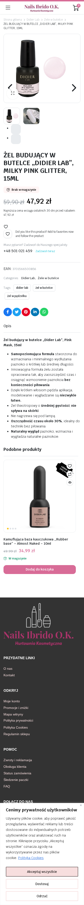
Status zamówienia (17, 773)
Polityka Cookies (31, 858)
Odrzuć (42, 896)
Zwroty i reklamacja (18, 760)
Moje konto (12, 701)
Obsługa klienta (15, 766)
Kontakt (9, 675)
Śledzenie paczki (16, 780)
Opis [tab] (7, 325)
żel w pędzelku (17, 296)
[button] (12, 93)
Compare (69, 474)
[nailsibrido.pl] (41, 8)
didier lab (22, 288)
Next (73, 88)
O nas (8, 668)
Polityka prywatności (18, 720)
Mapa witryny (13, 714)
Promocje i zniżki (16, 708)
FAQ (7, 786)
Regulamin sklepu (17, 734)
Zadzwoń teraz (45, 251)
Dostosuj (42, 884)
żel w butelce (44, 288)
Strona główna (13, 20)
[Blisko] (81, 805)
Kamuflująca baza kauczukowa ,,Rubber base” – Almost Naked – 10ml (36, 541)
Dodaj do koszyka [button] (40, 569)
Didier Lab (33, 20)
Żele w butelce (53, 20)
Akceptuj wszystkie (42, 872)
